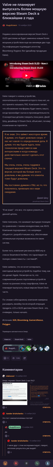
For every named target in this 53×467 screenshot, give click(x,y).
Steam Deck (19, 339)
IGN (14, 320)
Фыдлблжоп (14, 427)
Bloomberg (22, 320)
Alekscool (10, 376)
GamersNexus (36, 320)
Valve (29, 339)
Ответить (47, 407)
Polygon (6, 324)
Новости (7, 339)
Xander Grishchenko (14, 413)
